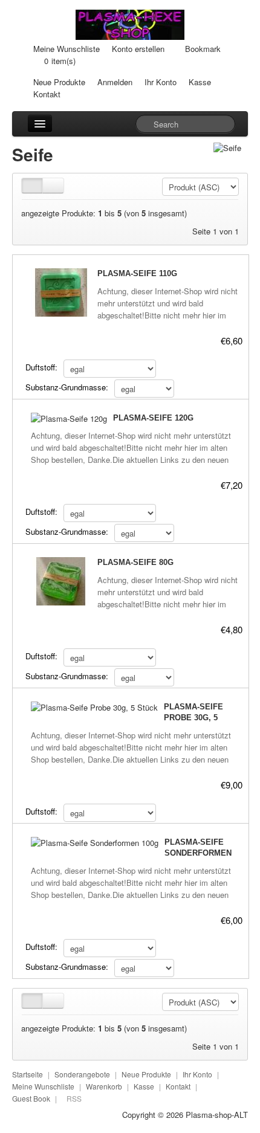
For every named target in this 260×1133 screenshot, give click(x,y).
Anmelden (114, 82)
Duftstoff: (41, 367)
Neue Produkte (59, 82)
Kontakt (46, 94)
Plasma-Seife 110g (137, 273)
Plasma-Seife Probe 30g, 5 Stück (193, 717)
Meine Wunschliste (66, 48)
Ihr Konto (161, 82)
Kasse (200, 82)
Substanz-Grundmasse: (66, 387)
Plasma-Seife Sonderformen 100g (198, 853)
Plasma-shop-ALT (217, 1114)
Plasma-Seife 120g (153, 417)
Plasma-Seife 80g (135, 562)
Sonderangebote (82, 1074)
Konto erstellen (138, 48)
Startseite (27, 1074)
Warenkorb (104, 1086)
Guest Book (31, 1098)
